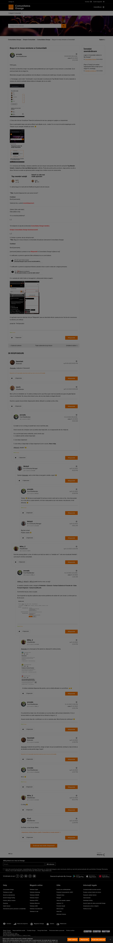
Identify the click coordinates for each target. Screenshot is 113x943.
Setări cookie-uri (72, 939)
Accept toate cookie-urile (98, 939)
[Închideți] (110, 939)
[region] (56, 939)
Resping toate (84, 939)
